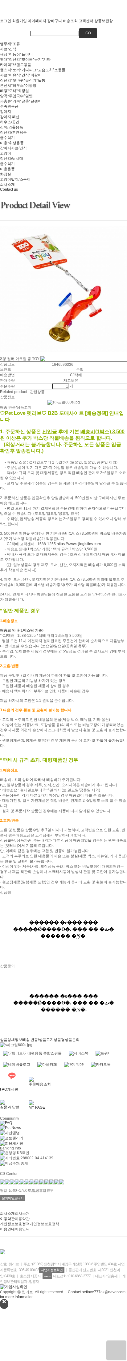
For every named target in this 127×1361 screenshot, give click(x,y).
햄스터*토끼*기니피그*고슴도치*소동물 (32, 70)
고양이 (5, 153)
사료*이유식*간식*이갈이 (21, 75)
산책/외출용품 (11, 127)
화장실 (5, 174)
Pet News (13, 1128)
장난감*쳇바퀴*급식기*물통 (22, 80)
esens (47, 1276)
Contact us (9, 189)
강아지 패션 (9, 117)
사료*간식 (8, 49)
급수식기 (7, 138)
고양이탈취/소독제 (15, 179)
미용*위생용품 (12, 143)
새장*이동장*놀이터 (16, 54)
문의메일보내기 (12, 1198)
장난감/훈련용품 (13, 132)
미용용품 (7, 169)
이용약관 (7, 1219)
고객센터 (86, 21)
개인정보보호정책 (15, 1224)
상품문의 (72, 1040)
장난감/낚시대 (11, 158)
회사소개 (7, 184)
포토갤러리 (14, 1138)
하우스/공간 (9, 122)
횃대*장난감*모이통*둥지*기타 (25, 59)
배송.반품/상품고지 (38, 1040)
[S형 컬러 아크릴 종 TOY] (116, 1350)
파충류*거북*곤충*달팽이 (21, 101)
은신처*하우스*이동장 (18, 85)
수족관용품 (9, 106)
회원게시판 (14, 1143)
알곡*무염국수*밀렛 (16, 96)
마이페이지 (37, 21)
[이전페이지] (0, 354)
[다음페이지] (2, 354)
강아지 (5, 111)
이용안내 (7, 1229)
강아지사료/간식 (13, 148)
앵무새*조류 (10, 44)
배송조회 (70, 21)
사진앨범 (12, 1133)
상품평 (59, 1040)
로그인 (5, 21)
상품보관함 (103, 21)
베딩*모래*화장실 (14, 91)
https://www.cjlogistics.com (79, 544)
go (88, 33)
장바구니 (54, 21)
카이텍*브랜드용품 (15, 65)
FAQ (8, 1123)
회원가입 (19, 21)
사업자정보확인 (52, 1270)
